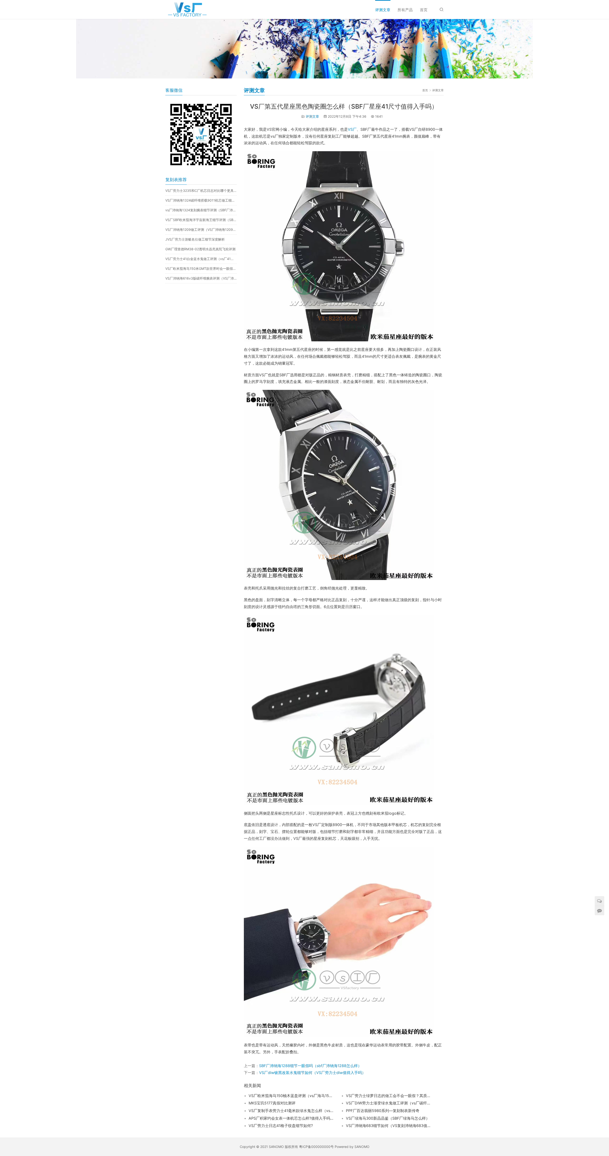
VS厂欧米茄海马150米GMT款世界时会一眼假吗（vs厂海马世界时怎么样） (201, 268)
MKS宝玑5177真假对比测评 (272, 1103)
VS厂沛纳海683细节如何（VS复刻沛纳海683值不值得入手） (389, 1125)
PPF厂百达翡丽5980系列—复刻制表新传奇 (382, 1110)
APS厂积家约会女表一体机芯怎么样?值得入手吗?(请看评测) (291, 1118)
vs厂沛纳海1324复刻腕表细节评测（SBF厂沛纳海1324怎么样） (201, 210)
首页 (423, 9)
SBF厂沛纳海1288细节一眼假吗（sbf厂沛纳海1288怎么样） (310, 1065)
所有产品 (405, 9)
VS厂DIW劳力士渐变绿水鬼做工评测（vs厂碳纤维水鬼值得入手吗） (389, 1103)
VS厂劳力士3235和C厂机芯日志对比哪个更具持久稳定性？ (201, 191)
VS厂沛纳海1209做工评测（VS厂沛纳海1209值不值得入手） (201, 229)
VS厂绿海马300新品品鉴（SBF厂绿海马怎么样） (388, 1118)
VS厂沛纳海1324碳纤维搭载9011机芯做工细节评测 (201, 200)
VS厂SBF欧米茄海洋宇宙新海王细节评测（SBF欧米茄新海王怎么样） (201, 220)
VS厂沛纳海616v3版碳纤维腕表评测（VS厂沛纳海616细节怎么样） (201, 278)
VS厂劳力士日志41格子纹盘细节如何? (281, 1125)
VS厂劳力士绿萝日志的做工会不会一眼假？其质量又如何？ (389, 1095)
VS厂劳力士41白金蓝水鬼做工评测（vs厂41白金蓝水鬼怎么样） (201, 259)
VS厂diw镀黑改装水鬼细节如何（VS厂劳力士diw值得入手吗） (312, 1072)
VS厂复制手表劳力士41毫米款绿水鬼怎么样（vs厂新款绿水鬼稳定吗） (291, 1110)
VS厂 (352, 129)
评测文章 (382, 9)
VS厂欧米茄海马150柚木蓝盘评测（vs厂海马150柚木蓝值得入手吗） (291, 1095)
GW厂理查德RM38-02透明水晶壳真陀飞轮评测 (200, 249)
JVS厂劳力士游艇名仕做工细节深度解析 (195, 239)
